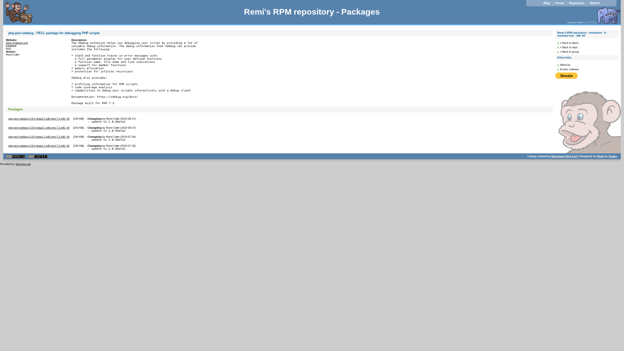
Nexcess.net (23, 164)
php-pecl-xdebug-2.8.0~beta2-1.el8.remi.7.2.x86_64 (38, 127)
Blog (547, 3)
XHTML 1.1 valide (15, 156)
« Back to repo (568, 47)
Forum (559, 3)
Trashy (612, 156)
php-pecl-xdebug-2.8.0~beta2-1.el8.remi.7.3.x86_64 (38, 118)
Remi (600, 156)
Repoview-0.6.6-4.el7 (564, 156)
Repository (577, 3)
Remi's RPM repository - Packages (312, 11)
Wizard (594, 3)
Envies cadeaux (569, 69)
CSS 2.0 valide (38, 156)
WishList (565, 64)
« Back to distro (569, 42)
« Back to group (569, 51)
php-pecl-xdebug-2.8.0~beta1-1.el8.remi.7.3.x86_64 (38, 136)
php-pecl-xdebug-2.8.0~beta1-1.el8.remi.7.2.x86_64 (38, 145)
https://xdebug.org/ (17, 42)
